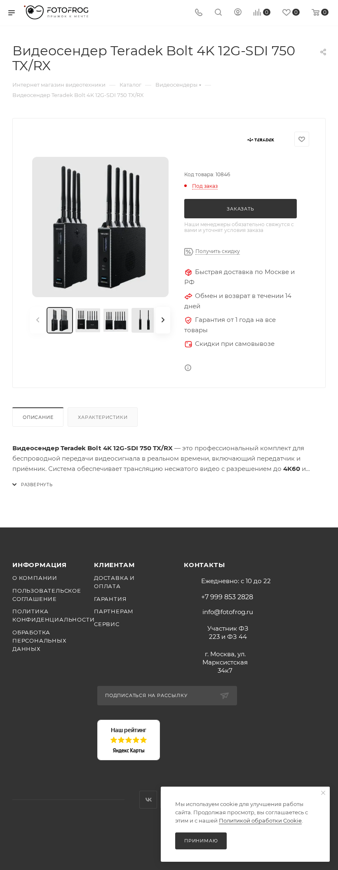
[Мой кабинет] (238, 13)
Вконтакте (148, 800)
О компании (34, 577)
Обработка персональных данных (39, 640)
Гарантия (110, 599)
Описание (38, 417)
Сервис (107, 624)
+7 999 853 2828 (227, 597)
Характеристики (102, 417)
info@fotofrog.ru (227, 612)
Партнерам (114, 611)
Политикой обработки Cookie (260, 820)
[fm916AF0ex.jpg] (100, 227)
